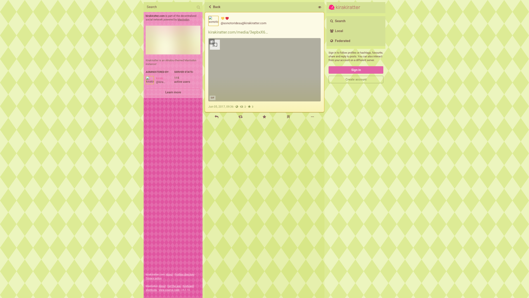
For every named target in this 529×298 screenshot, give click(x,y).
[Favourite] (264, 116)
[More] (312, 116)
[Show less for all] (319, 7)
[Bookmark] (288, 116)
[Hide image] (212, 41)
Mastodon (183, 19)
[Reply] (216, 116)
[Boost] (240, 116)
